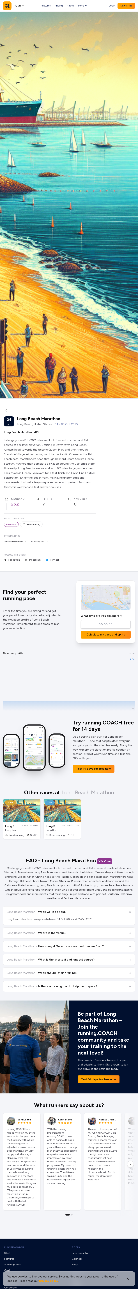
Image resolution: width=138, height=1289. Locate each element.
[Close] (128, 1279)
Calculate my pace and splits (105, 634)
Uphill (46, 499)
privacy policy (48, 1281)
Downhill (79, 499)
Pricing (59, 5)
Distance (16, 499)
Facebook (14, 559)
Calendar (77, 1258)
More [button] (81, 5)
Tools (76, 1247)
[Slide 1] (67, 1215)
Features (46, 5)
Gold (7, 1270)
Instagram (35, 559)
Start (7, 1253)
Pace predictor (80, 1253)
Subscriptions (12, 1264)
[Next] (130, 1164)
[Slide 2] (72, 1215)
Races (70, 5)
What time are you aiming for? (101, 615)
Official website (13, 541)
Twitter (54, 559)
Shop (75, 1264)
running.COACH (14, 1247)
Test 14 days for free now (93, 768)
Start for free (126, 6)
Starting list (38, 541)
